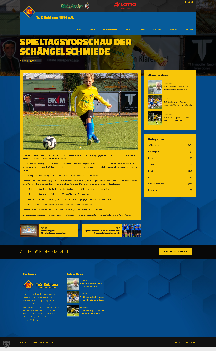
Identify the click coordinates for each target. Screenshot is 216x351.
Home (80, 29)
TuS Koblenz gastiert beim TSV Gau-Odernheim (176, 119)
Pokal (150, 177)
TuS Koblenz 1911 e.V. (55, 17)
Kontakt (188, 29)
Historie (151, 158)
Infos (127, 29)
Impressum (178, 342)
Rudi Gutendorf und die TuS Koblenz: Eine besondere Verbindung (177, 89)
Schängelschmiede (156, 183)
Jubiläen (151, 164)
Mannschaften (110, 29)
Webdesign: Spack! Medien (50, 342)
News (92, 29)
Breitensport (153, 151)
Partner (157, 29)
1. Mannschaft (154, 145)
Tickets (141, 29)
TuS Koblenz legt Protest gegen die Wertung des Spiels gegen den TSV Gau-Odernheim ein (178, 106)
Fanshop (173, 29)
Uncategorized (154, 190)
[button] (6, 344)
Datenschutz (191, 342)
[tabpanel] (80, 111)
